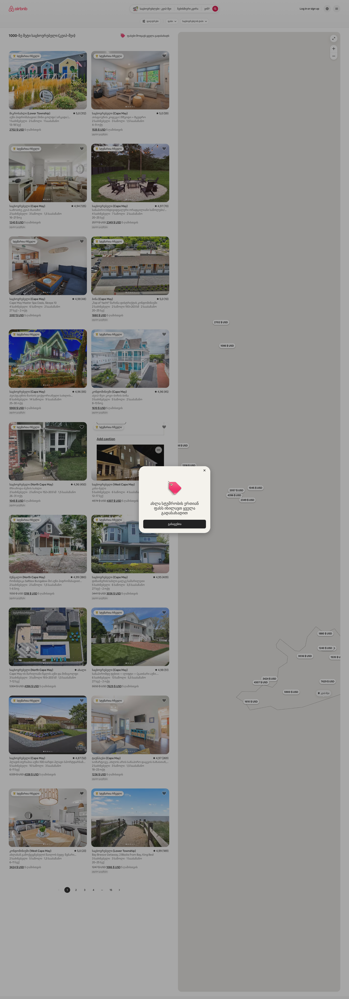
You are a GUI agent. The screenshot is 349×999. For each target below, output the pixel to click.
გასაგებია (174, 524)
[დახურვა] (204, 470)
